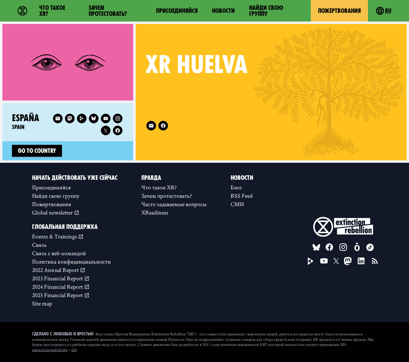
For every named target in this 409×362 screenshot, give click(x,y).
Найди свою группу (266, 10)
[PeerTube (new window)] (311, 261)
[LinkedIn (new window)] (361, 261)
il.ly (74, 349)
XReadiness (154, 212)
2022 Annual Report (56, 270)
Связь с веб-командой (59, 253)
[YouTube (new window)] (324, 261)
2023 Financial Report (58, 278)
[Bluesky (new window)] (94, 118)
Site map (42, 303)
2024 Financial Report (58, 286)
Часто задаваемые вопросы (174, 204)
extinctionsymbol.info (50, 349)
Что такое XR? (52, 10)
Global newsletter (53, 212)
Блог (236, 187)
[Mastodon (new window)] (70, 118)
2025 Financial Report (58, 295)
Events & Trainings (55, 236)
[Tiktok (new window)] (370, 247)
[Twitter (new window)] (105, 130)
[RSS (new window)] (375, 261)
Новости (223, 10)
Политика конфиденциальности (71, 261)
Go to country (37, 150)
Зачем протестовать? (108, 10)
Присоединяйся (177, 10)
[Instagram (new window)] (117, 118)
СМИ (237, 204)
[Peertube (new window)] (82, 118)
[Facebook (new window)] (163, 125)
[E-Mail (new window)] (151, 125)
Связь (39, 245)
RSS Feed (242, 196)
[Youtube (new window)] (105, 118)
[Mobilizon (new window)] (357, 247)
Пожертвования (339, 10)
